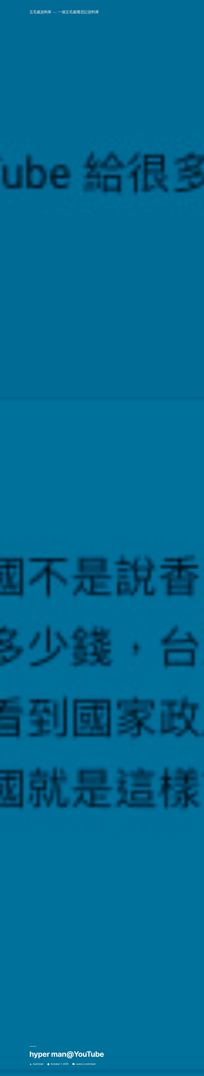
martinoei (38, 1064)
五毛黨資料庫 (40, 12)
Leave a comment (86, 1064)
